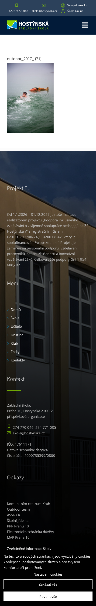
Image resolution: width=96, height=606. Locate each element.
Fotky (15, 351)
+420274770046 (17, 11)
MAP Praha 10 (18, 537)
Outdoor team (18, 509)
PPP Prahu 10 (18, 526)
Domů (16, 309)
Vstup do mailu (76, 5)
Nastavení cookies (48, 574)
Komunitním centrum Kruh (28, 503)
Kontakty (18, 360)
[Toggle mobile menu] (85, 24)
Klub (14, 343)
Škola (15, 318)
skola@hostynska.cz (45, 11)
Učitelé (16, 326)
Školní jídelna (17, 520)
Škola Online (75, 11)
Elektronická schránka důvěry (30, 531)
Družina (17, 334)
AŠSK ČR (13, 514)
